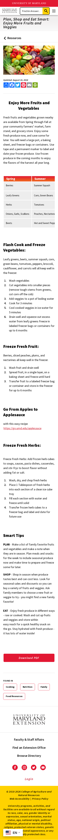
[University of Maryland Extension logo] (9, 11)
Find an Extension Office (29, 748)
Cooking (10, 686)
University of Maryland (29, 3)
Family (44, 686)
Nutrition (27, 686)
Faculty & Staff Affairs (29, 739)
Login (29, 779)
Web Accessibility (20, 798)
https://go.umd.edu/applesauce (22, 428)
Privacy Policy (40, 798)
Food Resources (14, 696)
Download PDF (29, 658)
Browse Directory (29, 756)
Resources (11, 39)
